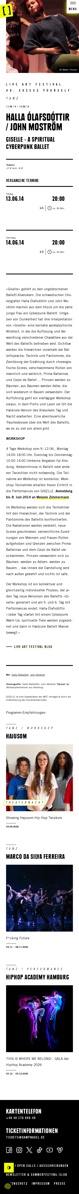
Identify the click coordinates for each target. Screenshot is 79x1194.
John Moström (37, 675)
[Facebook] (9, 1150)
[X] (29, 1150)
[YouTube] (50, 1150)
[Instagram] (19, 1150)
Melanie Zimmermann (52, 497)
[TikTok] (39, 1150)
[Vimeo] (60, 1150)
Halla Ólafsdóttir (19, 675)
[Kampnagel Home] (6, 9)
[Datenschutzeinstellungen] (7, 1186)
